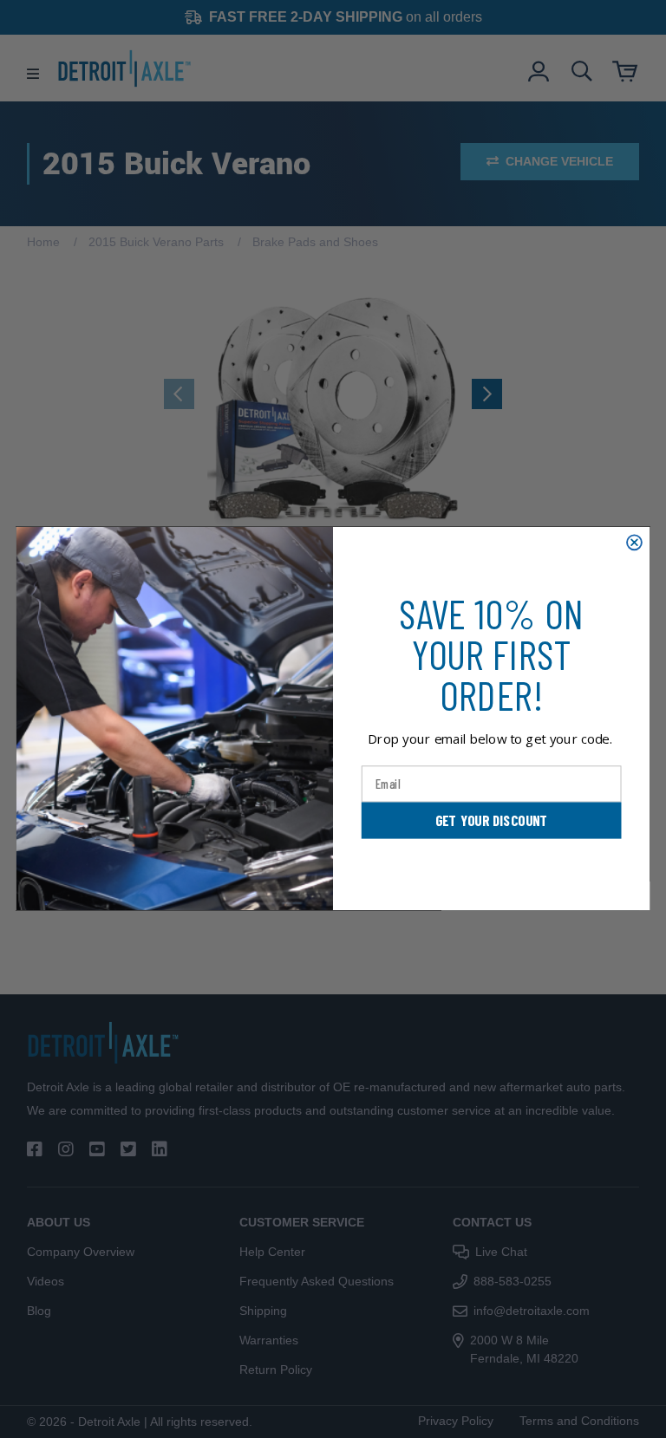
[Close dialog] (634, 543)
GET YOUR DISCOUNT (491, 820)
